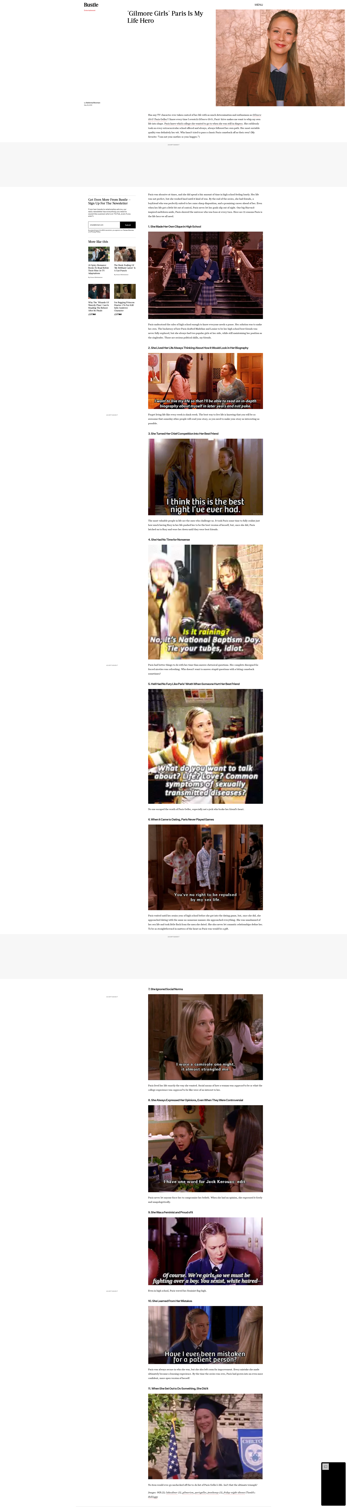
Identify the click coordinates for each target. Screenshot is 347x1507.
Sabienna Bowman (93, 103)
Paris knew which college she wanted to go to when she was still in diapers (203, 123)
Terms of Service (128, 230)
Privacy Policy (95, 232)
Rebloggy (153, 1496)
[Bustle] (91, 4)
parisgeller (200, 1492)
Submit (128, 225)
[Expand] (324, 1464)
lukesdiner (171, 1492)
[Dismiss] (342, 1464)
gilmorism (187, 1492)
